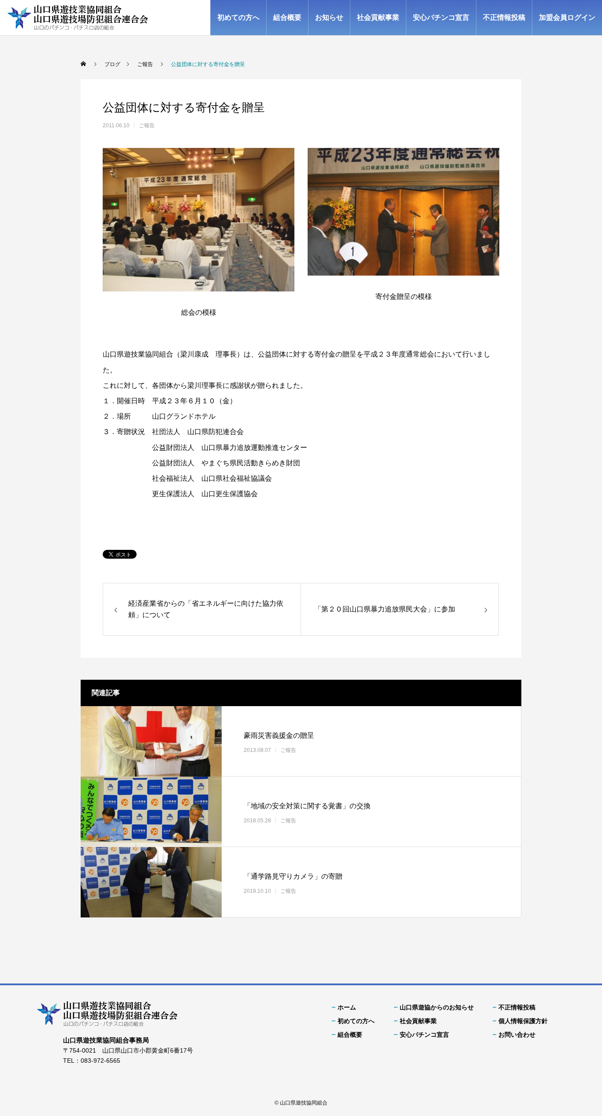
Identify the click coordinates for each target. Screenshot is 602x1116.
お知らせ (329, 17)
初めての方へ (238, 17)
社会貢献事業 (378, 17)
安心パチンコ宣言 (441, 17)
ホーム (347, 1007)
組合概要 (287, 17)
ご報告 (147, 125)
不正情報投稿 (504, 17)
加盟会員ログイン (567, 17)
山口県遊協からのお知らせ (437, 1007)
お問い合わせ (516, 1034)
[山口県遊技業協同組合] (77, 17)
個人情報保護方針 (523, 1020)
